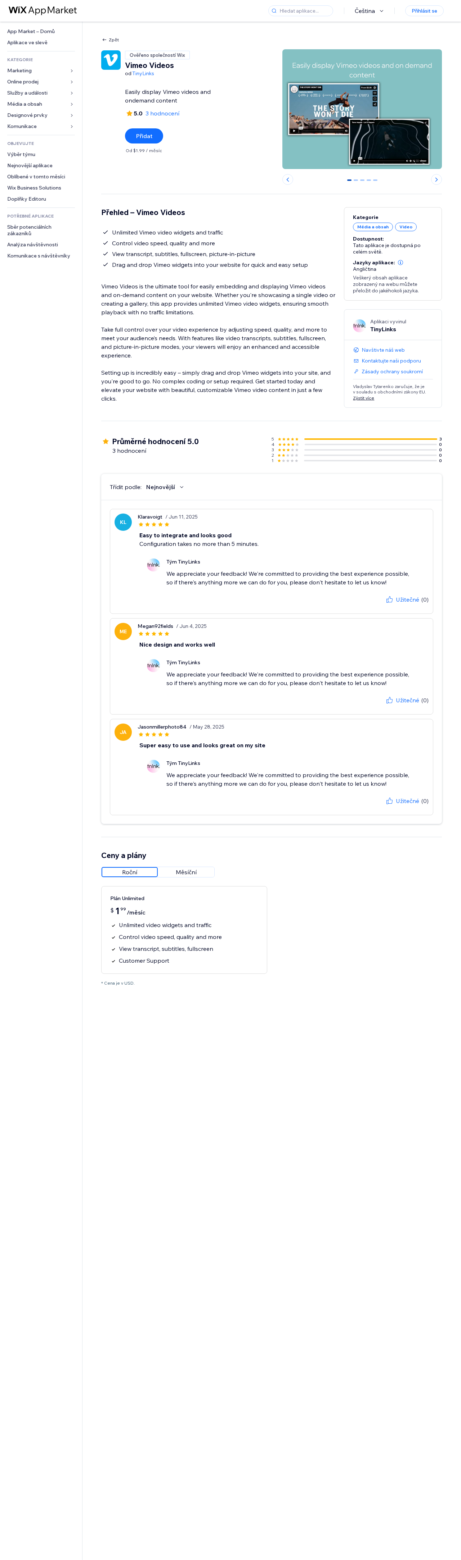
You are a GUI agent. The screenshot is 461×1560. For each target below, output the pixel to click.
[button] (400, 262)
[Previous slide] (287, 179)
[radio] (130, 872)
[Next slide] (436, 179)
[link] (41, 31)
